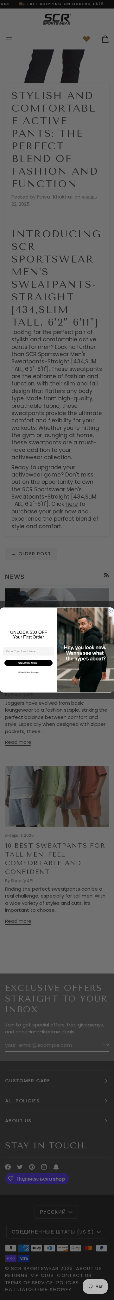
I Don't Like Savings (28, 672)
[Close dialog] (110, 610)
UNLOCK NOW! (28, 663)
